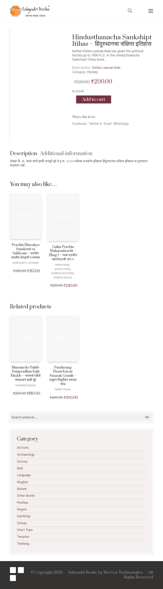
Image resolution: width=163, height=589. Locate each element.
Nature (22, 489)
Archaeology (26, 454)
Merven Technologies (123, 572)
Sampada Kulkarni (62, 273)
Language (24, 475)
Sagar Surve (62, 269)
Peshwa (22, 502)
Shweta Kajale (63, 277)
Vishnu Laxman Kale (106, 67)
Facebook (79, 123)
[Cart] (140, 11)
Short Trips (25, 530)
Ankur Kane (62, 265)
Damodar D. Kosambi (26, 263)
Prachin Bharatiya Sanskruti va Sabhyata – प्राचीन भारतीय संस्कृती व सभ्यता (25, 251)
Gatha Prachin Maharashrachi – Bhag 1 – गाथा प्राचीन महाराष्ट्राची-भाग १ (63, 253)
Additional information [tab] (66, 153)
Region (22, 509)
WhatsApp (121, 123)
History (92, 72)
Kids (20, 468)
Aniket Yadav (63, 389)
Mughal (22, 482)
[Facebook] (13, 570)
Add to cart (93, 99)
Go (147, 417)
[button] (150, 11)
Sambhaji (23, 516)
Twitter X (95, 123)
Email (108, 123)
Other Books (26, 495)
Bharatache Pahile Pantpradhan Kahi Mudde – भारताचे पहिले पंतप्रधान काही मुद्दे (26, 374)
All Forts (23, 447)
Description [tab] (23, 153)
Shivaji (21, 523)
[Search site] (130, 11)
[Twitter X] (21, 570)
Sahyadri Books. (82, 572)
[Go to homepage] (30, 11)
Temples (23, 536)
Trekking (23, 543)
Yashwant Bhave (25, 385)
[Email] (13, 578)
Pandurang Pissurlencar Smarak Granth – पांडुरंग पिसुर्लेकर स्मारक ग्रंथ (63, 376)
